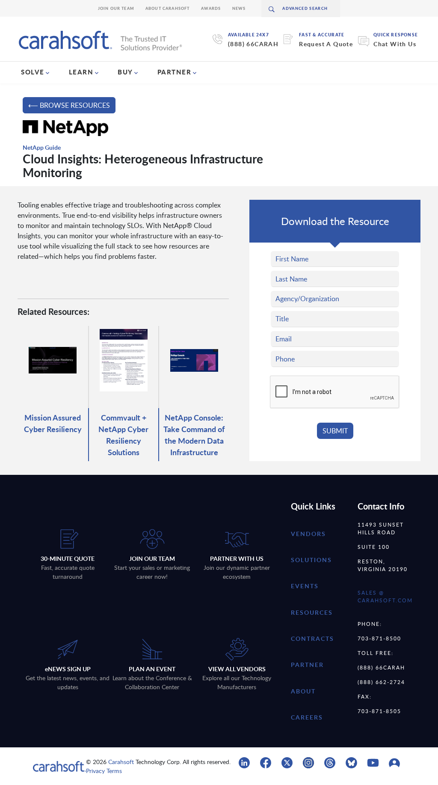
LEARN (81, 72)
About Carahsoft (167, 8)
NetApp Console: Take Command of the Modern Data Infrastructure (194, 434)
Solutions (311, 560)
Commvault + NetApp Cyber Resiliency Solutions (123, 434)
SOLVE (32, 72)
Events (305, 586)
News (239, 8)
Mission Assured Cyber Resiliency (53, 423)
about (303, 691)
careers (307, 717)
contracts (312, 638)
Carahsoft (121, 762)
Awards (211, 8)
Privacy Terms (104, 771)
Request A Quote (326, 44)
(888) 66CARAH (253, 44)
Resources (312, 612)
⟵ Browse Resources (69, 105)
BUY (125, 72)
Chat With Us (394, 44)
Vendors (308, 534)
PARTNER (174, 72)
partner (307, 665)
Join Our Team (116, 8)
